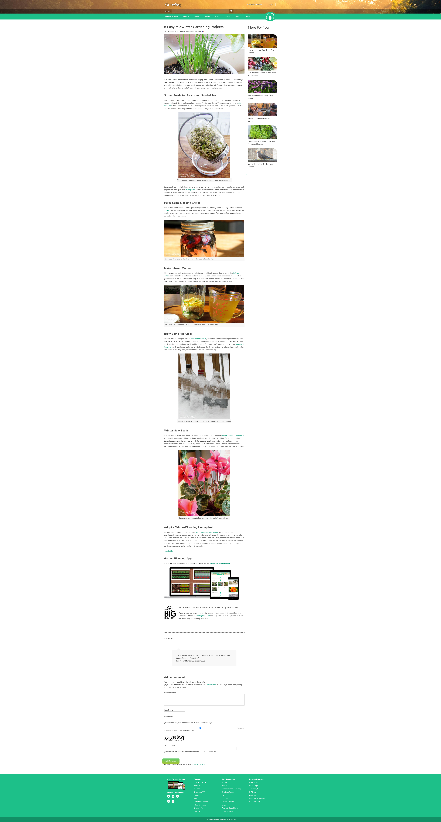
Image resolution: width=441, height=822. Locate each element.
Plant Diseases (200, 805)
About (237, 16)
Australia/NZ (254, 789)
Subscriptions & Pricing (231, 789)
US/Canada (253, 782)
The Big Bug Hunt (203, 616)
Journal (186, 16)
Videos (207, 16)
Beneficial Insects (201, 801)
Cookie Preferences (257, 798)
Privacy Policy (227, 811)
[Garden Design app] (206, 602)
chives (166, 210)
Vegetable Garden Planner (220, 563)
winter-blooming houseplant (207, 532)
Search (168, 11)
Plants (217, 16)
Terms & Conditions (230, 808)
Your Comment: (170, 693)
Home (224, 782)
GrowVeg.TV (199, 792)
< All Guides (169, 551)
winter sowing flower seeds (233, 435)
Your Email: (168, 716)
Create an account (254, 4)
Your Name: (168, 710)
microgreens (190, 190)
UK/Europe (253, 785)
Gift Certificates (228, 792)
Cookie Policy (254, 801)
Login (270, 4)
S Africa (252, 792)
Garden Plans (199, 808)
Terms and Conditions (198, 765)
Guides (197, 16)
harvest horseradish (198, 339)
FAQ (223, 795)
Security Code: (169, 745)
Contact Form (211, 685)
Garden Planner (171, 16)
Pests (227, 16)
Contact (248, 16)
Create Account (228, 801)
